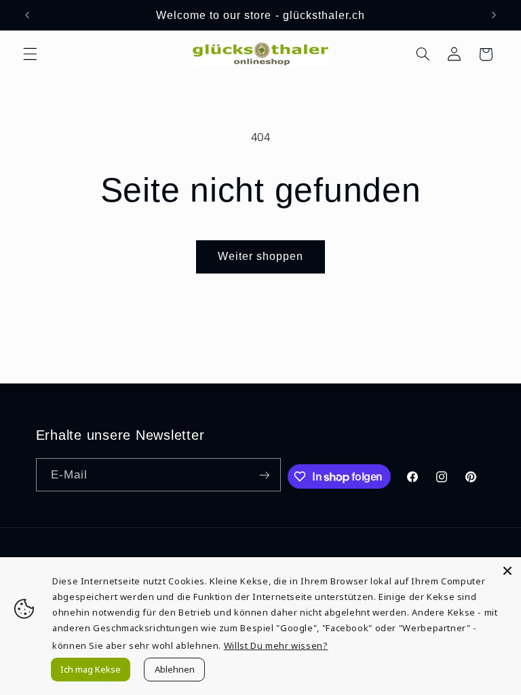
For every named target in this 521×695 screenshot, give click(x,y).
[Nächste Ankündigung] (494, 15)
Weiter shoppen (261, 256)
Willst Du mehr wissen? (276, 645)
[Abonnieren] (264, 474)
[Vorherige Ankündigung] (27, 15)
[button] (29, 54)
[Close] (507, 571)
